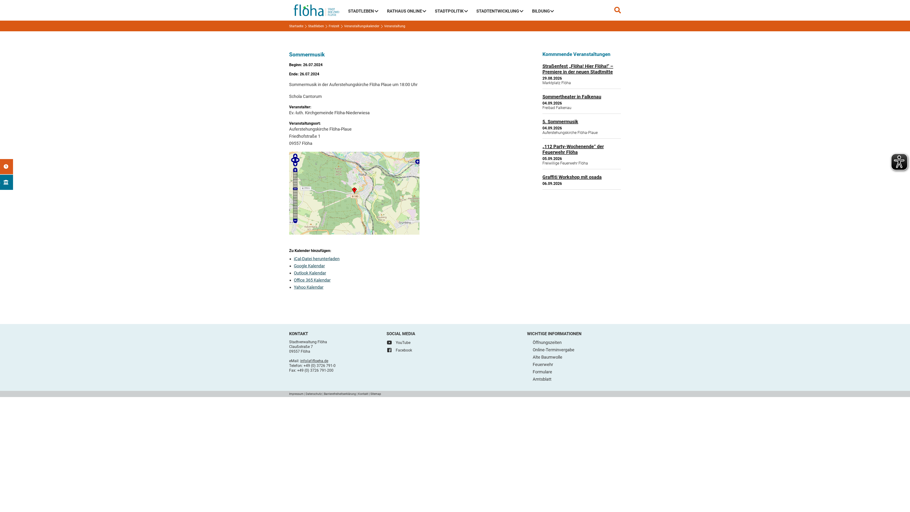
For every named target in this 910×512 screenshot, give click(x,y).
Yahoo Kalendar (308, 287)
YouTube (403, 342)
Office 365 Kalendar (312, 280)
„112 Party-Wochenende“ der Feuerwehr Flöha (573, 149)
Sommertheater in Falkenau (571, 97)
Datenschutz (314, 394)
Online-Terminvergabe (553, 349)
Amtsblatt (542, 379)
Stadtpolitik (449, 11)
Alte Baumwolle (547, 357)
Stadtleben (361, 11)
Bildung (541, 11)
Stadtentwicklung (497, 11)
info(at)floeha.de (314, 361)
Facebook (404, 350)
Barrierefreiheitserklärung (340, 394)
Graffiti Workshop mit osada (572, 177)
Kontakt (363, 394)
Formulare (542, 371)
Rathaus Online (404, 11)
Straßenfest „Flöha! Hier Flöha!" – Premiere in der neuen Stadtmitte (577, 69)
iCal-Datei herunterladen (317, 258)
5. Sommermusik (560, 121)
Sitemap (375, 394)
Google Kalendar (309, 265)
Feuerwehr (543, 364)
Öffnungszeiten (547, 342)
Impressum (296, 394)
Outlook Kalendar (310, 272)
